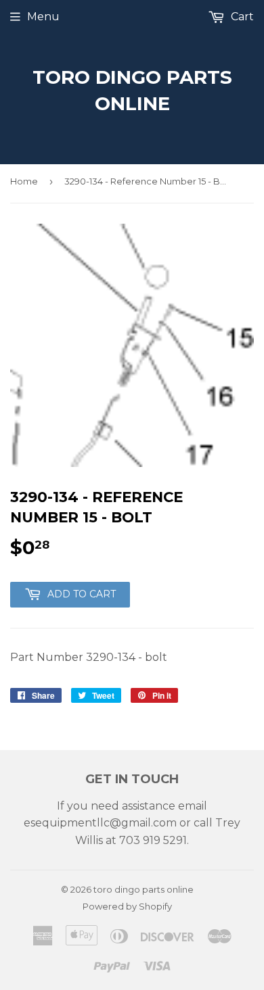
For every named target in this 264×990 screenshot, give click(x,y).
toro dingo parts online (132, 90)
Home (24, 181)
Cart (241, 16)
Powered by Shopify (127, 906)
